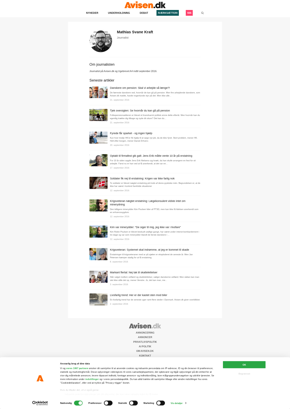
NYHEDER (92, 13)
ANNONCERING (145, 332)
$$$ (189, 13)
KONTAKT (145, 355)
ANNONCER (145, 337)
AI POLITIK (145, 346)
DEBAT (144, 13)
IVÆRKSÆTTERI (167, 13)
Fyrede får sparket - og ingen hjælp (131, 133)
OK (244, 364)
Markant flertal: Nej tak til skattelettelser (133, 272)
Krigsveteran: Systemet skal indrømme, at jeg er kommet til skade (149, 249)
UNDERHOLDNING (119, 13)
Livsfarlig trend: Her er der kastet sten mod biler (138, 295)
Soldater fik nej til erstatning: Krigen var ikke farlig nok (142, 178)
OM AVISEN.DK (145, 351)
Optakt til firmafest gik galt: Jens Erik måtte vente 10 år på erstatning (151, 155)
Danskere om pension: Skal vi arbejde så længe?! (140, 87)
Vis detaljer (177, 403)
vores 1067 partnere (77, 368)
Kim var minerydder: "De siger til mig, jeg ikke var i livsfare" (145, 227)
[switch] (108, 403)
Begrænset (244, 373)
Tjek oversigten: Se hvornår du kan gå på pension (140, 110)
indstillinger (92, 379)
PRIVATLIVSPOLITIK (145, 342)
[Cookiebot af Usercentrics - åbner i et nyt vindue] (40, 403)
